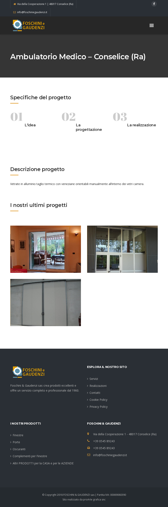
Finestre (18, 435)
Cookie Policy (98, 400)
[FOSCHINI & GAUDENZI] (30, 25)
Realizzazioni (98, 386)
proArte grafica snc (94, 499)
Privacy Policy (99, 407)
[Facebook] (154, 4)
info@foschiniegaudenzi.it (110, 455)
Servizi (94, 379)
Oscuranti (19, 449)
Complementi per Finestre (30, 456)
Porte (16, 442)
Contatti (95, 393)
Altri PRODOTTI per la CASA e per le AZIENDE (43, 463)
